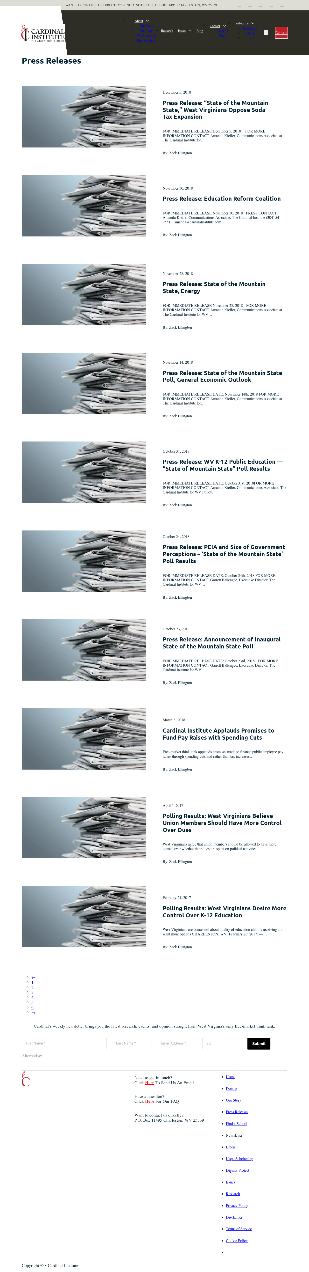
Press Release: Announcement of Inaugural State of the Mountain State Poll (222, 642)
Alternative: (32, 1055)
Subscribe (242, 23)
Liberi (250, 38)
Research (167, 30)
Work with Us (146, 35)
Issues (182, 31)
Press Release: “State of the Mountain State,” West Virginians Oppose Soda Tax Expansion (215, 109)
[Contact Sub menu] (224, 26)
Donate (281, 32)
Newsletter (250, 28)
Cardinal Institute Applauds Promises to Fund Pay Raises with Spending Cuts (218, 734)
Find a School (146, 40)
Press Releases (237, 1112)
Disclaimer (234, 1217)
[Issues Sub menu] (190, 30)
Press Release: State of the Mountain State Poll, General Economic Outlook (222, 376)
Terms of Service (239, 1229)
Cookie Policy (237, 1240)
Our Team (147, 30)
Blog (200, 30)
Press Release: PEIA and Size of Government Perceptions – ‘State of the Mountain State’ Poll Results (224, 554)
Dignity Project (237, 1170)
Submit (259, 1043)
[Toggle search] (266, 32)
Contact (215, 26)
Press (222, 35)
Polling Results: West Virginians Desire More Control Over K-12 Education (225, 911)
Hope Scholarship (239, 1158)
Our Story (147, 25)
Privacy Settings (238, 1252)
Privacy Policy (237, 1205)
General (223, 30)
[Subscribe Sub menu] (252, 23)
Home (230, 1076)
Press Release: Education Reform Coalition (222, 198)
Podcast (250, 33)
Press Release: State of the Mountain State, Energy (214, 287)
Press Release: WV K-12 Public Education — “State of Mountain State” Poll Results (223, 465)
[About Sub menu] (147, 20)
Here (149, 1082)
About (139, 21)
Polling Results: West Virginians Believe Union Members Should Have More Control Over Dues (222, 822)
